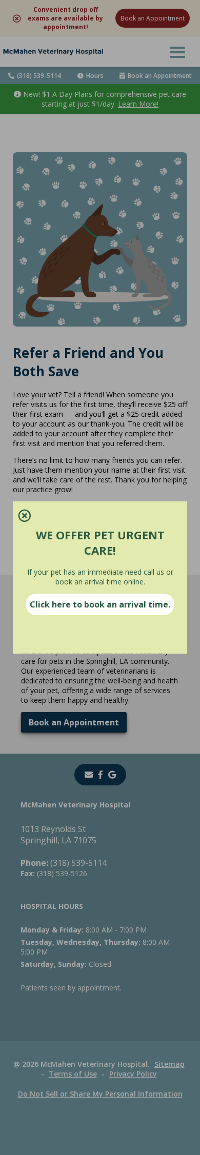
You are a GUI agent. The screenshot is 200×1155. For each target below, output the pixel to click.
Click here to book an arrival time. (100, 604)
